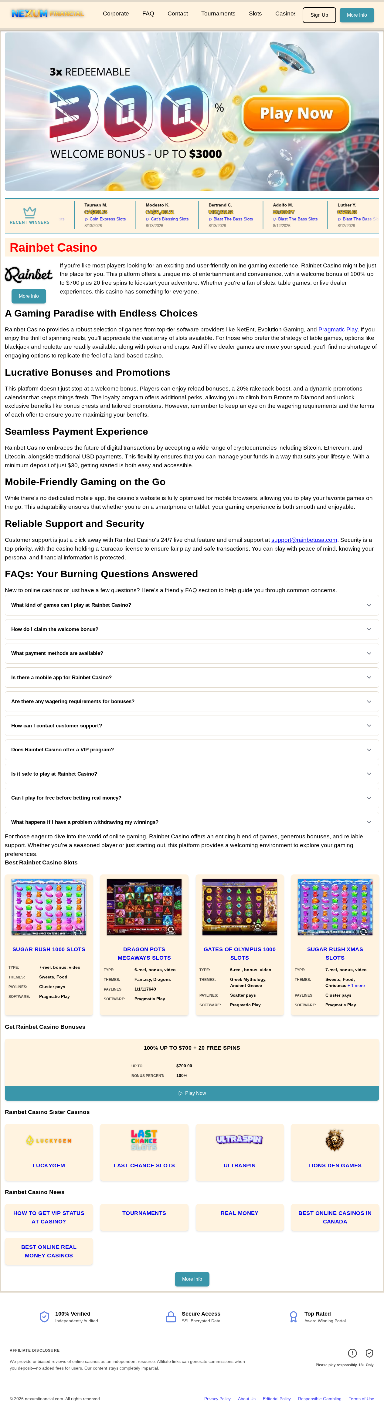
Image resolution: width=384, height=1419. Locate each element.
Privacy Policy (217, 1398)
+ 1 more (356, 985)
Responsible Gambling (320, 1398)
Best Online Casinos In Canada (335, 1217)
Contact (178, 13)
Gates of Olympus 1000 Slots (240, 953)
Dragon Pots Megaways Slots (144, 953)
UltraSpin (240, 1165)
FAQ (148, 13)
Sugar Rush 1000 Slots (48, 949)
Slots (255, 13)
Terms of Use (361, 1398)
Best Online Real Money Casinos (48, 1251)
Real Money (240, 1213)
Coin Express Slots (96, 218)
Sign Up (319, 15)
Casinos (286, 13)
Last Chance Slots (144, 1165)
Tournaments (218, 13)
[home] (50, 24)
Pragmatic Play (338, 329)
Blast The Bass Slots (221, 218)
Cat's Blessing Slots (158, 218)
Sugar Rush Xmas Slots (335, 953)
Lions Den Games (335, 1165)
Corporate (116, 13)
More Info (357, 15)
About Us (247, 1398)
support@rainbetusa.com (304, 540)
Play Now (195, 1093)
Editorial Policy (277, 1398)
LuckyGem (49, 1165)
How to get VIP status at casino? (48, 1217)
